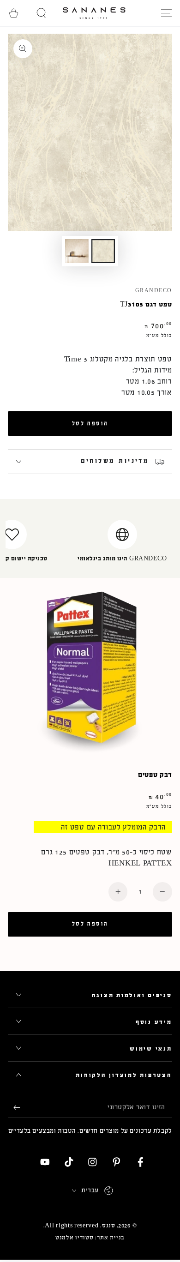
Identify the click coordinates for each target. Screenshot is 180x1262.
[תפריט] (166, 13)
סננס (108, 1225)
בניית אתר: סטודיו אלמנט (90, 1237)
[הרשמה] (14, 1107)
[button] (41, 13)
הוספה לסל (90, 423)
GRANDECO (153, 291)
